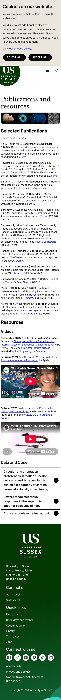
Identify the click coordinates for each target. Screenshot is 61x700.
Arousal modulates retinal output (19, 360)
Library (10, 631)
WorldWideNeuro (39, 357)
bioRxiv (21, 156)
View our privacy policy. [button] (17, 48)
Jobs (9, 641)
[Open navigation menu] (47, 70)
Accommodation (16, 625)
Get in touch (13, 594)
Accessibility (13, 666)
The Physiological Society (30, 351)
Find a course (14, 614)
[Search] (57, 73)
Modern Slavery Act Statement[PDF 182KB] (24, 679)
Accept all (40, 57)
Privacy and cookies (18, 671)
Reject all (14, 57)
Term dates (13, 636)
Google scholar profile (14, 138)
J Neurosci (39, 188)
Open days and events (19, 620)
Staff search (13, 600)
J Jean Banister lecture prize (31, 347)
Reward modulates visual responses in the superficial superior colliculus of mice (22, 501)
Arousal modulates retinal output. (26, 513)
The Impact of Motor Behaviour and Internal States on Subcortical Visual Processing (29, 343)
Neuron (44, 216)
